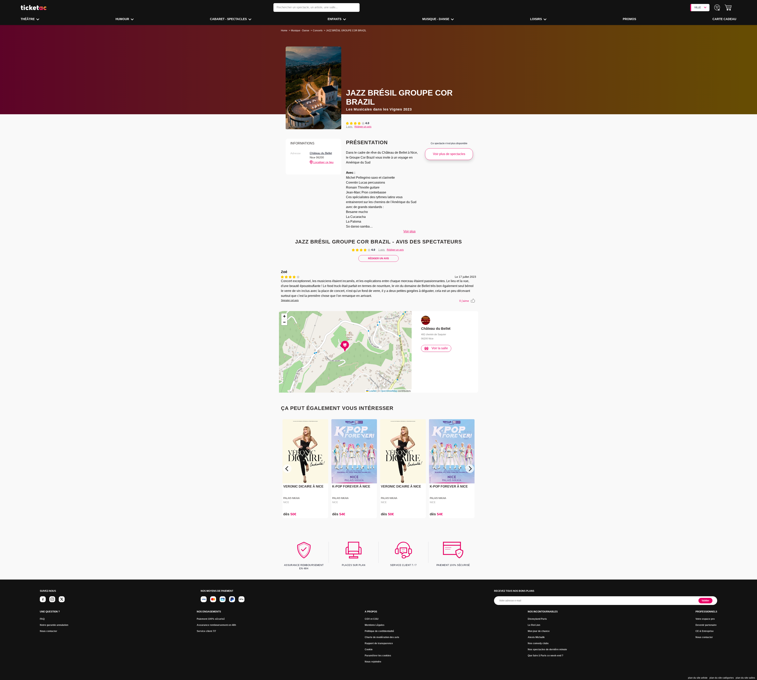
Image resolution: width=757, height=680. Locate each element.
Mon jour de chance (539, 631)
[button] (728, 7)
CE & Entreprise (704, 631)
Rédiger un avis (362, 126)
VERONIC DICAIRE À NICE (303, 486)
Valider (705, 600)
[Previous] (287, 468)
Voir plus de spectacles (449, 154)
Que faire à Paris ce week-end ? (545, 655)
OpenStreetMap (388, 390)
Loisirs (536, 19)
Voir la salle (440, 348)
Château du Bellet (321, 153)
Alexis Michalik (536, 637)
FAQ (42, 619)
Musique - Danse (436, 19)
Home (284, 30)
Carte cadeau (724, 19)
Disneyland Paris (537, 619)
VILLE (697, 7)
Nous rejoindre (373, 661)
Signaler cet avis (290, 300)
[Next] (469, 468)
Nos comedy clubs (538, 643)
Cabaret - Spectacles (229, 19)
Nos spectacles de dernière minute (547, 649)
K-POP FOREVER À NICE (351, 486)
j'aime (464, 300)
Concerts (318, 30)
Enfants (335, 19)
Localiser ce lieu (323, 162)
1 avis (349, 126)
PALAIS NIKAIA (291, 498)
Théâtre (28, 19)
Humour (123, 19)
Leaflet (372, 390)
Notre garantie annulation (54, 625)
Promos (629, 19)
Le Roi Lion (534, 625)
